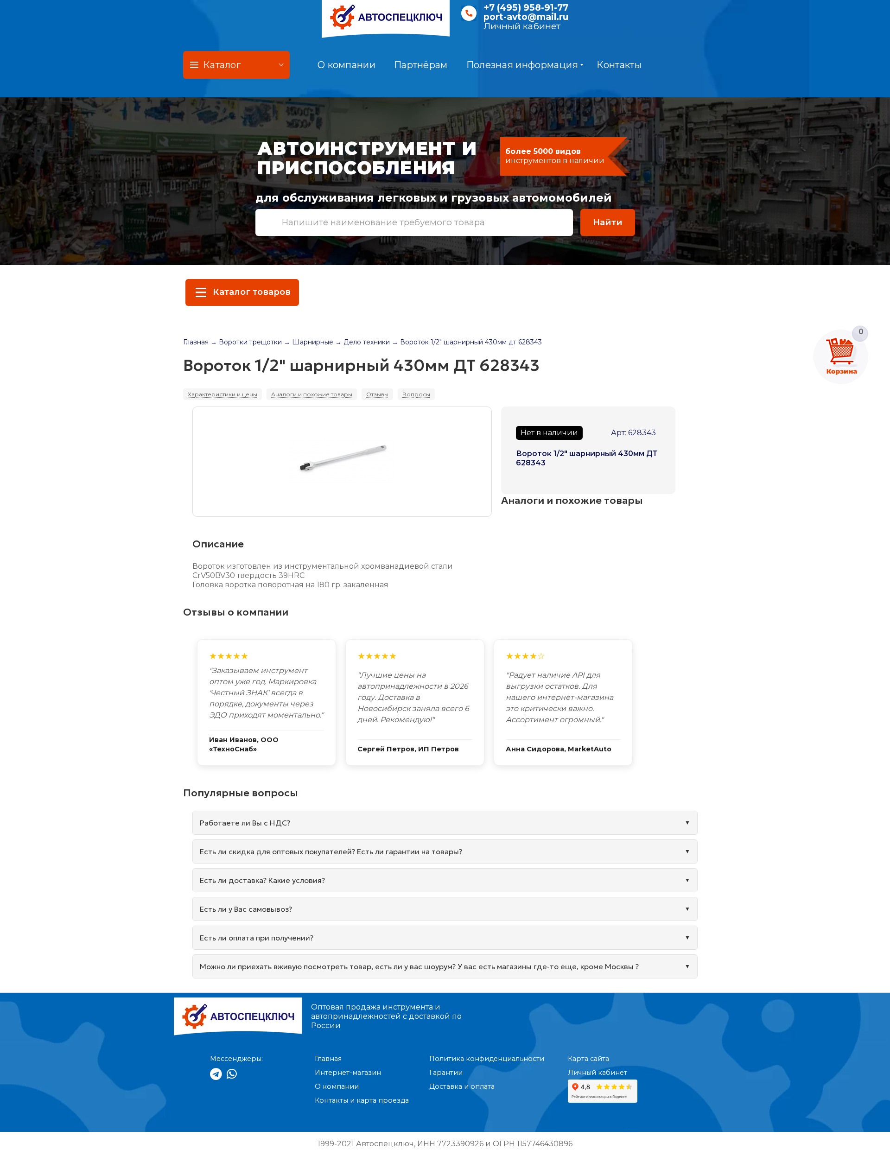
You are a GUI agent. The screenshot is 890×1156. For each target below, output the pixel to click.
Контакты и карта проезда (362, 1100)
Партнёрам (421, 64)
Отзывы (377, 394)
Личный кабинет (521, 26)
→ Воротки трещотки (246, 342)
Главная (196, 342)
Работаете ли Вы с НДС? (245, 822)
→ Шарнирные (308, 342)
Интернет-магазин (348, 1072)
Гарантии (446, 1072)
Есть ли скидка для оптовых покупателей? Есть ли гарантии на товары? (331, 851)
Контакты (619, 64)
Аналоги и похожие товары (311, 394)
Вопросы (416, 394)
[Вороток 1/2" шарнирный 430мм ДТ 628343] (342, 462)
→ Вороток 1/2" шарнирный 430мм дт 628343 (467, 342)
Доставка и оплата (462, 1086)
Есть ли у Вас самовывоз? (246, 909)
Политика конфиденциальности (486, 1058)
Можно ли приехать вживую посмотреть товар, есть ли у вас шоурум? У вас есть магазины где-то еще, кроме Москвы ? (419, 966)
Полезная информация (522, 64)
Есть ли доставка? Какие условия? (262, 880)
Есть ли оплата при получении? (256, 937)
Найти (608, 222)
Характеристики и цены (222, 394)
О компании (346, 64)
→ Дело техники (362, 342)
